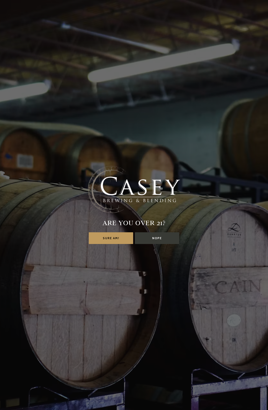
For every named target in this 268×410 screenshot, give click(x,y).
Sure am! (111, 238)
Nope (157, 238)
